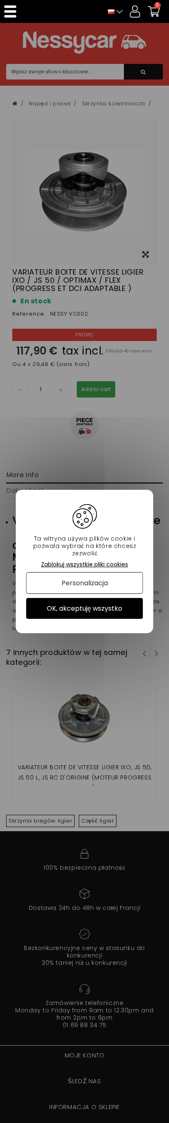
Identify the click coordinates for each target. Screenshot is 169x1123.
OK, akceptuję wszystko (84, 608)
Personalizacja (85, 583)
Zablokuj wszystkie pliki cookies (84, 564)
